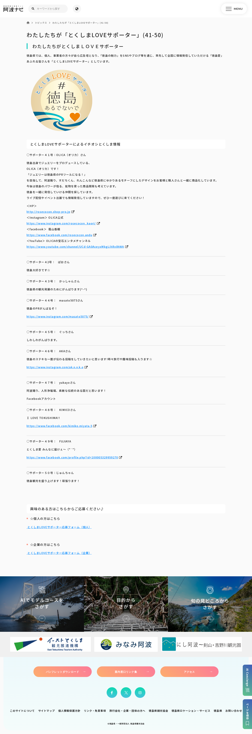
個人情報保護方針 (69, 710)
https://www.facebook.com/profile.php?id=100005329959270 (72, 457)
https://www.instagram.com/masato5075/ (58, 316)
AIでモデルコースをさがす (42, 604)
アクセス (189, 671)
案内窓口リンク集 (126, 671)
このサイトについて (22, 710)
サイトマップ (46, 710)
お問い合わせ (233, 710)
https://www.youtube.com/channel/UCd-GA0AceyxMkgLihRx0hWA (75, 246)
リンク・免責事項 (95, 710)
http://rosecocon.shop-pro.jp (48, 212)
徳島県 (218, 710)
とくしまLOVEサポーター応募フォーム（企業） (59, 553)
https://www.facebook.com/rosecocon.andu (59, 235)
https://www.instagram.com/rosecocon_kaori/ (61, 223)
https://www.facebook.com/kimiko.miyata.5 (59, 426)
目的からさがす (126, 604)
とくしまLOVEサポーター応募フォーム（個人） (59, 527)
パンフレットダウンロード (62, 671)
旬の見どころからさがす (210, 604)
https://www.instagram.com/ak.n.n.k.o (55, 367)
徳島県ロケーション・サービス (191, 710)
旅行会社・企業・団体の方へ (127, 710)
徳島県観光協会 (158, 710)
